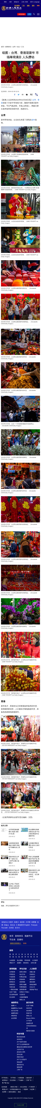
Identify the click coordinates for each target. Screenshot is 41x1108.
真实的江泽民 (21, 1052)
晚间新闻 (12, 979)
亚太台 (12, 925)
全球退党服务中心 (15, 1089)
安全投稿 (13, 1080)
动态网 (32, 1089)
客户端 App (5, 1083)
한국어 (17, 928)
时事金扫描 (23, 977)
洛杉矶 (22, 922)
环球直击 (12, 974)
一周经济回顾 (13, 989)
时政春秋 (22, 979)
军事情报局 (23, 987)
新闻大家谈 (23, 972)
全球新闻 (12, 972)
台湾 (14, 47)
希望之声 (5, 1089)
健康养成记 (14, 1013)
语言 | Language (35, 2)
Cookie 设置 (20, 1105)
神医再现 (14, 1015)
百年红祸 (19, 1054)
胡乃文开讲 (14, 1010)
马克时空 (22, 994)
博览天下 (12, 963)
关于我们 (13, 1078)
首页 (2, 47)
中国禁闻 (12, 977)
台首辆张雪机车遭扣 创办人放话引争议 (34, 845)
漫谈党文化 (20, 1064)
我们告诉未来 (21, 1037)
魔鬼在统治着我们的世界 (24, 1047)
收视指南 (21, 1078)
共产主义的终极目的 (23, 1044)
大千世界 (29, 1020)
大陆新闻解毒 (24, 997)
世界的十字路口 (24, 992)
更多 (19, 1092)
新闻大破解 (23, 984)
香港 (3, 701)
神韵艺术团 (13, 1087)
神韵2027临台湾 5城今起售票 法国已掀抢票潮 (14, 872)
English (27, 925)
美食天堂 (29, 1013)
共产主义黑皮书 (22, 1059)
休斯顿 (33, 922)
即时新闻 (27, 960)
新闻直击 (12, 982)
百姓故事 (19, 1062)
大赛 (10, 2)
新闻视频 (13, 969)
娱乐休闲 (29, 1003)
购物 (24, 943)
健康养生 (14, 1003)
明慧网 (26, 1089)
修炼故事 (19, 1067)
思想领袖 (22, 982)
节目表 (12, 939)
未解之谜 (32, 972)
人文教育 (33, 969)
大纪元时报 (23, 1087)
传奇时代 (19, 1039)
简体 (26, 2)
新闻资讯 (8, 47)
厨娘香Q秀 (29, 1023)
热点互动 (22, 974)
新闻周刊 (12, 984)
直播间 (20, 939)
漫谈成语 (32, 982)
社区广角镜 (12, 992)
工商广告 (19, 1069)
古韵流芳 (32, 977)
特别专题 (20, 1034)
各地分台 (16, 2)
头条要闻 (12, 960)
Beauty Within (30, 1018)
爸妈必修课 (33, 984)
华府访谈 (12, 987)
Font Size (31, 94)
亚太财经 (12, 997)
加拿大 (16, 922)
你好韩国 (29, 1010)
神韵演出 (26, 963)
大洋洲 (28, 922)
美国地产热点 (34, 989)
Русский (4, 928)
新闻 (11, 950)
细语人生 (22, 999)
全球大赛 (33, 963)
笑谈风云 (32, 974)
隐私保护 (29, 1078)
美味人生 (29, 1015)
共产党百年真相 (22, 1042)
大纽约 (10, 922)
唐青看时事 (23, 989)
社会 (18, 47)
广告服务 (21, 1080)
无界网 (4, 1092)
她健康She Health (16, 1008)
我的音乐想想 (30, 1031)
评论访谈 (23, 969)
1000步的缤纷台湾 (31, 1027)
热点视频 (20, 960)
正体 (22, 2)
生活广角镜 (29, 1005)
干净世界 (32, 1087)
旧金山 (6, 925)
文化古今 (32, 987)
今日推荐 (35, 960)
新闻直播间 (22, 14)
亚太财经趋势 (13, 994)
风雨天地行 (20, 1057)
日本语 (11, 928)
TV (29, 14)
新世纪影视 (12, 1092)
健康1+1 (13, 1005)
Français (34, 925)
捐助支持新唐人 (15, 943)
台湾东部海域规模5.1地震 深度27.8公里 (14, 832)
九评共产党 (20, 1049)
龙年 (33, 120)
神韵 (5, 2)
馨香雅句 (32, 979)
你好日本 (29, 1008)
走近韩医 (14, 1018)
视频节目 (29, 936)
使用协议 (5, 1080)
